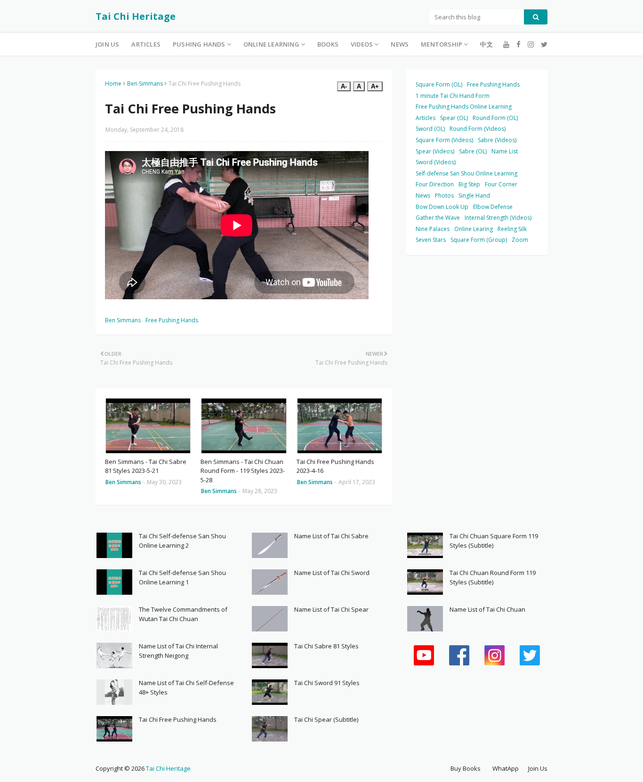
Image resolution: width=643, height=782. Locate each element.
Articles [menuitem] (146, 44)
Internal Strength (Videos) (498, 218)
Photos (444, 195)
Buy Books (465, 768)
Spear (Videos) (435, 151)
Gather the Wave (438, 218)
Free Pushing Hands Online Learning (464, 107)
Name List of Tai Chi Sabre (331, 536)
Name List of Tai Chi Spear (331, 609)
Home (113, 84)
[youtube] (506, 44)
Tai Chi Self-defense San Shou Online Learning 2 (182, 541)
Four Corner (501, 184)
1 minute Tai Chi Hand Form (453, 96)
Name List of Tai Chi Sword (332, 572)
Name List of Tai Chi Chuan (487, 609)
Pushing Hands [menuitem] (199, 44)
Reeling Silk (512, 229)
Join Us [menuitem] (107, 44)
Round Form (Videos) (478, 129)
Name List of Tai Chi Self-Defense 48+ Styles (186, 687)
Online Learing (473, 229)
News (423, 195)
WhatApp (505, 768)
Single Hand (474, 195)
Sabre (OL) (473, 151)
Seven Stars (431, 240)
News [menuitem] (400, 44)
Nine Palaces (433, 229)
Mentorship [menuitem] (441, 44)
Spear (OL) (454, 118)
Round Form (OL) (495, 118)
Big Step (469, 184)
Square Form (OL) (439, 84)
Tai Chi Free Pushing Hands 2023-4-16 (335, 466)
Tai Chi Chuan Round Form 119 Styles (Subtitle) (493, 577)
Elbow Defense (493, 207)
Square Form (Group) (478, 240)
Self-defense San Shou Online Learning (466, 173)
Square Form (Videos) (444, 140)
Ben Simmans (145, 84)
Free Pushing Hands (171, 320)
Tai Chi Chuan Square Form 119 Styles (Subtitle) (494, 541)
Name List (504, 151)
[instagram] (530, 44)
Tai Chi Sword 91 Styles (327, 682)
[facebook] (518, 44)
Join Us (537, 768)
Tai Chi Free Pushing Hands (178, 719)
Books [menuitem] (327, 44)
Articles (425, 118)
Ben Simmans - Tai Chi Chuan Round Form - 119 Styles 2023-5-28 (243, 470)
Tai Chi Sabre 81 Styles (326, 646)
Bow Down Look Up (442, 207)
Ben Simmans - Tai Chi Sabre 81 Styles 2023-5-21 (145, 466)
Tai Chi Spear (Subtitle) (326, 719)
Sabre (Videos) (497, 140)
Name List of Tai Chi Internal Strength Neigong (178, 651)
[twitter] (543, 44)
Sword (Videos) (436, 162)
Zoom (520, 240)
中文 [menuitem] (486, 44)
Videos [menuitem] (362, 44)
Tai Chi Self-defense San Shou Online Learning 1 (182, 577)
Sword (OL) (430, 129)
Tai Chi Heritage (136, 16)
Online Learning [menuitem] (271, 44)
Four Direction (435, 184)
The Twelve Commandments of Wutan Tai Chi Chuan (183, 614)
